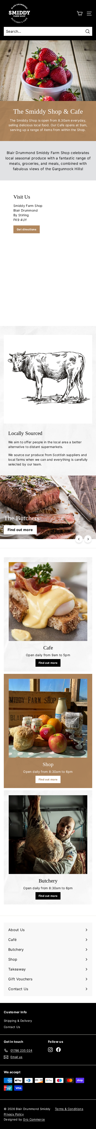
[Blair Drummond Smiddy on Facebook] (58, 1049)
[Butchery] (48, 834)
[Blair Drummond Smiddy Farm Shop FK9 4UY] (48, 253)
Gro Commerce (34, 1119)
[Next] (88, 539)
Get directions (26, 229)
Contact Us (12, 1027)
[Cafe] (48, 601)
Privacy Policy (14, 1114)
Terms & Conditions (69, 1109)
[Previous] (79, 539)
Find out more (48, 662)
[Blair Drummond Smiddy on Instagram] (50, 1049)
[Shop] (48, 718)
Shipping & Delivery (18, 1020)
